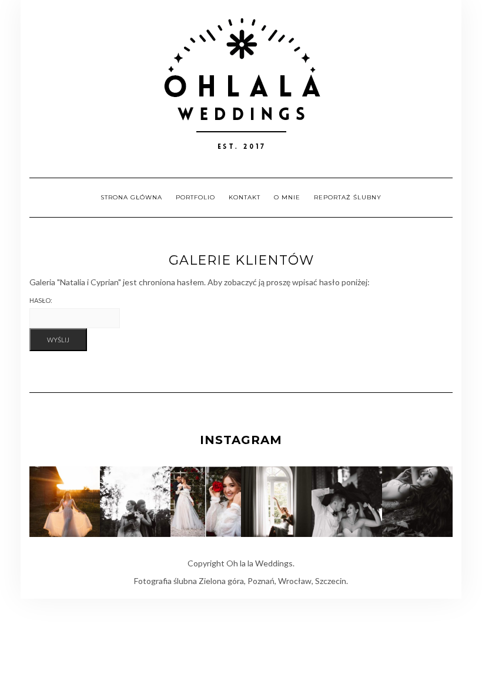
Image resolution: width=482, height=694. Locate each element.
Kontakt (244, 197)
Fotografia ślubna (165, 581)
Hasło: (40, 300)
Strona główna (131, 197)
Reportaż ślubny (347, 197)
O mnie (287, 197)
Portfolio (195, 197)
